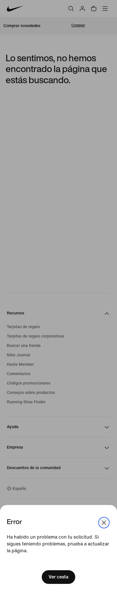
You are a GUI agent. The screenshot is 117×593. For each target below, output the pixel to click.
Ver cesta (58, 576)
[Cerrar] (104, 523)
